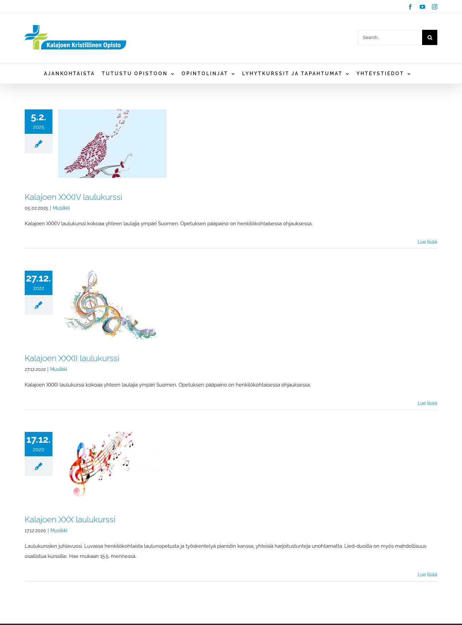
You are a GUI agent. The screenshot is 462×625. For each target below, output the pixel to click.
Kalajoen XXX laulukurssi (70, 519)
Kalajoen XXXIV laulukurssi (73, 197)
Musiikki (61, 208)
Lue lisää (427, 242)
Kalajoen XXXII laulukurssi (72, 358)
